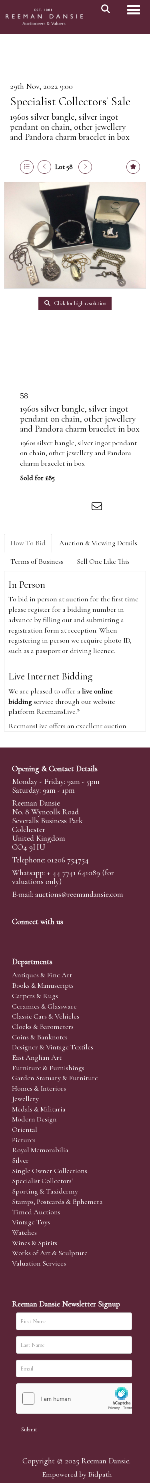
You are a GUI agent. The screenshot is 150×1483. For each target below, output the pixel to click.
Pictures (24, 1139)
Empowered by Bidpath (77, 1474)
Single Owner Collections (49, 1170)
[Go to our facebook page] (19, 935)
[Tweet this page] (48, 507)
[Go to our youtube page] (69, 935)
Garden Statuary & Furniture (55, 1077)
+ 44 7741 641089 (73, 873)
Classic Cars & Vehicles (45, 1016)
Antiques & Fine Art (42, 975)
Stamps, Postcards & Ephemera (57, 1201)
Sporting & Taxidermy (45, 1191)
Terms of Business (36, 561)
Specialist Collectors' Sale (70, 101)
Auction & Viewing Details (98, 543)
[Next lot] (85, 167)
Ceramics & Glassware (44, 1006)
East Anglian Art (37, 1057)
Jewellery (25, 1098)
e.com (79, 894)
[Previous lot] (44, 167)
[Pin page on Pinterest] (64, 507)
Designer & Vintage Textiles (52, 1047)
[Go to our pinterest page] (52, 935)
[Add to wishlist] (133, 167)
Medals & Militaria (39, 1109)
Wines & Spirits (34, 1242)
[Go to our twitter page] (36, 935)
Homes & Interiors (39, 1088)
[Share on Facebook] (31, 507)
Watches (24, 1232)
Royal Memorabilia (40, 1149)
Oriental (24, 1129)
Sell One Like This (103, 561)
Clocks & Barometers (43, 1026)
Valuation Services (39, 1263)
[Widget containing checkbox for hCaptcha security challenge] (76, 1398)
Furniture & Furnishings (48, 1067)
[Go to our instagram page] (81, 507)
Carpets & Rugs (35, 995)
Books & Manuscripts (43, 985)
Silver (20, 1160)
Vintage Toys (31, 1222)
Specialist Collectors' (42, 1180)
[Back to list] (27, 167)
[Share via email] (98, 507)
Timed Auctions (36, 1212)
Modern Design (34, 1119)
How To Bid (28, 543)
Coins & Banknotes (40, 1037)
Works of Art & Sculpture (50, 1252)
